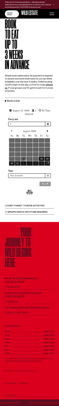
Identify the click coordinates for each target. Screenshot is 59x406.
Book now (9, 14)
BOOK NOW (13, 287)
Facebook (24, 383)
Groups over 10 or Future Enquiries (27, 212)
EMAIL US (12, 302)
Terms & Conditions (28, 371)
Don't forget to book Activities (25, 206)
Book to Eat (13, 101)
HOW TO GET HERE (18, 313)
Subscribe (11, 396)
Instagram (11, 383)
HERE (26, 7)
